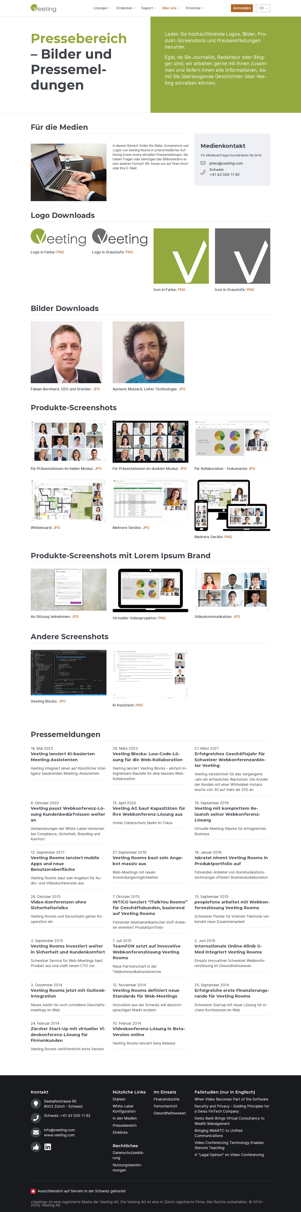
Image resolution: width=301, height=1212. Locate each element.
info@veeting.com (59, 1130)
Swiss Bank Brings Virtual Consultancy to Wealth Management (230, 1120)
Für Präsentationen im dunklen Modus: (150, 468)
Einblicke (120, 1132)
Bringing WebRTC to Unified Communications (218, 1133)
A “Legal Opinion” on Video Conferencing (229, 1155)
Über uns (169, 8)
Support (147, 8)
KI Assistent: (128, 705)
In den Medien (125, 1118)
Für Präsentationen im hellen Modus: (66, 468)
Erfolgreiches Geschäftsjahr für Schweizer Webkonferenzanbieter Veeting (230, 759)
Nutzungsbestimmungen (127, 1167)
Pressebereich (125, 1125)
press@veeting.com (226, 163)
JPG (96, 389)
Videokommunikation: (217, 616)
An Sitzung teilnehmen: (55, 616)
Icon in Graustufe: (234, 289)
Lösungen (100, 8)
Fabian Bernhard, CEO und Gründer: (65, 389)
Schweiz (216, 170)
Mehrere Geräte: (131, 527)
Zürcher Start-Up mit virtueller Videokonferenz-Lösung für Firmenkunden (68, 1034)
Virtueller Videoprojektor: (139, 618)
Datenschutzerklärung (128, 1155)
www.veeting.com (59, 1135)
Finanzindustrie (166, 1099)
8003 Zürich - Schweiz (63, 1106)
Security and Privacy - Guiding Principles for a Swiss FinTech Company (232, 1108)
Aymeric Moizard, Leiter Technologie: (149, 389)
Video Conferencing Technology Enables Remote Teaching (229, 1145)
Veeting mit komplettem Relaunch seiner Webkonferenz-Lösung (227, 814)
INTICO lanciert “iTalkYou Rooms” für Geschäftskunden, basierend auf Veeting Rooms (150, 907)
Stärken (119, 1099)
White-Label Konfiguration (124, 1108)
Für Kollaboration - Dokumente (225, 468)
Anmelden (242, 8)
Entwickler (193, 8)
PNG (60, 252)
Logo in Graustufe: (112, 252)
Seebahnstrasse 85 (60, 1101)
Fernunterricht (165, 1106)
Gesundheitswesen (170, 1113)
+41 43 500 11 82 (224, 174)
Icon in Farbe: (169, 289)
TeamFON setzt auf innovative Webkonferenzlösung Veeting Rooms (147, 951)
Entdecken (124, 8)
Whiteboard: (45, 527)
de (261, 8)
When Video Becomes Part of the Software (231, 1099)
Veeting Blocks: (48, 701)
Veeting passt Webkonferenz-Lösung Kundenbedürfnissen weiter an (68, 814)
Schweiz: (67, 1115)
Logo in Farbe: (47, 252)
